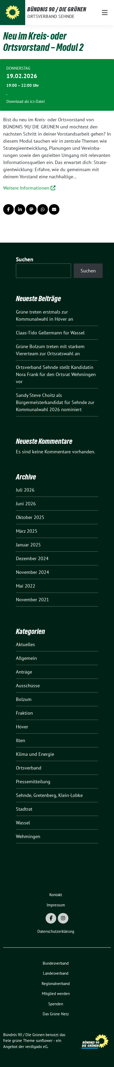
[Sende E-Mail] (54, 209)
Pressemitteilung (33, 781)
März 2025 (26, 531)
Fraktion (24, 713)
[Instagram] (63, 918)
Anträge (24, 672)
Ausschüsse (28, 686)
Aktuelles (25, 644)
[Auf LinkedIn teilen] (20, 209)
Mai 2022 (25, 586)
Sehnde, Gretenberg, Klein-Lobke (49, 795)
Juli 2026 (25, 490)
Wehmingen (28, 836)
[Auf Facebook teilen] (8, 209)
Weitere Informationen (27, 188)
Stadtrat (24, 809)
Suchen (24, 259)
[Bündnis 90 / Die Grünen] (12, 12)
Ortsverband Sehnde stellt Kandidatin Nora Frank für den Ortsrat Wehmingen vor (56, 374)
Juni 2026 (26, 504)
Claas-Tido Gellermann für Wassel (50, 333)
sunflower (44, 1040)
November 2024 (32, 572)
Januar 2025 (28, 545)
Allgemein (26, 658)
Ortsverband (28, 768)
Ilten (20, 740)
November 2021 (32, 600)
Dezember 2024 (32, 558)
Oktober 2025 (30, 517)
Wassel (23, 823)
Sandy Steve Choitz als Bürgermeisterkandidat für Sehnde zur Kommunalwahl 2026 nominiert (55, 402)
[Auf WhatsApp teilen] (42, 209)
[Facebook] (51, 918)
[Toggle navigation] (105, 12)
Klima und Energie (35, 754)
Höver (22, 727)
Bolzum (24, 699)
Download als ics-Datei (25, 101)
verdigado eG (36, 1046)
